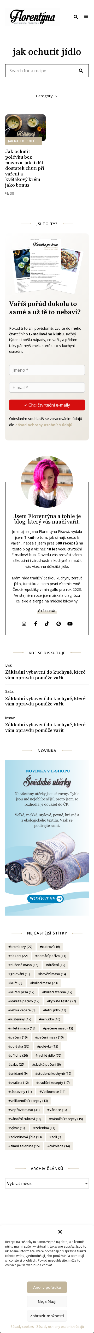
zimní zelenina (25, 1146)
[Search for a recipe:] (47, 70)
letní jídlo (55, 1010)
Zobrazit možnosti (47, 1315)
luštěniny (20, 1019)
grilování (20, 973)
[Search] (81, 70)
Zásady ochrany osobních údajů (60, 1326)
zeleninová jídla (26, 1137)
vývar (18, 1127)
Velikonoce (54, 1091)
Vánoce (58, 1109)
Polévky (34, 141)
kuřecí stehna (58, 992)
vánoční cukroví (26, 1118)
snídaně (19, 1073)
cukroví (51, 946)
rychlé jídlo (49, 1055)
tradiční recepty (54, 1082)
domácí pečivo (51, 955)
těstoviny (21, 1091)
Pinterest (58, 624)
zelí (56, 1137)
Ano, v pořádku (47, 1287)
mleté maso (23, 1028)
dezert (19, 955)
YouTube (70, 624)
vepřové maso (25, 1109)
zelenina (45, 1127)
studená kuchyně (54, 1073)
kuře (16, 983)
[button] (60, 1231)
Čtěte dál (47, 611)
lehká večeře (23, 1010)
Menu (86, 17)
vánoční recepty (67, 1118)
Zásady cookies (22, 1326)
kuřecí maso (45, 983)
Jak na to (16, 141)
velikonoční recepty (29, 1100)
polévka (20, 1046)
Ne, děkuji (47, 1301)
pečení (19, 1037)
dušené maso (24, 964)
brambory (21, 946)
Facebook (35, 624)
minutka (50, 1019)
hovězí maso (53, 973)
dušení (56, 964)
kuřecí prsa (22, 992)
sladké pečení (47, 1064)
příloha (19, 1055)
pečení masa (50, 1037)
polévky (48, 1046)
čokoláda (59, 1146)
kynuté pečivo (24, 1001)
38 (11, 193)
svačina (19, 1082)
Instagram (24, 624)
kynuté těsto (62, 1001)
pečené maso (59, 1028)
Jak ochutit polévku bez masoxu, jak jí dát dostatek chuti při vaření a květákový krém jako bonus (24, 168)
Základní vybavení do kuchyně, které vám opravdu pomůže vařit (45, 675)
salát (17, 1064)
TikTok (47, 624)
